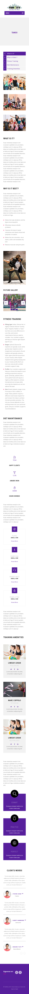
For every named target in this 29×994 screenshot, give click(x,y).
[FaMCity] (14, 6)
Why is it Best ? (12, 57)
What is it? (10, 53)
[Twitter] (11, 669)
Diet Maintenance (13, 65)
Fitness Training (12, 61)
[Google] (18, 669)
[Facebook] (14, 669)
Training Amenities (13, 69)
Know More (14, 541)
